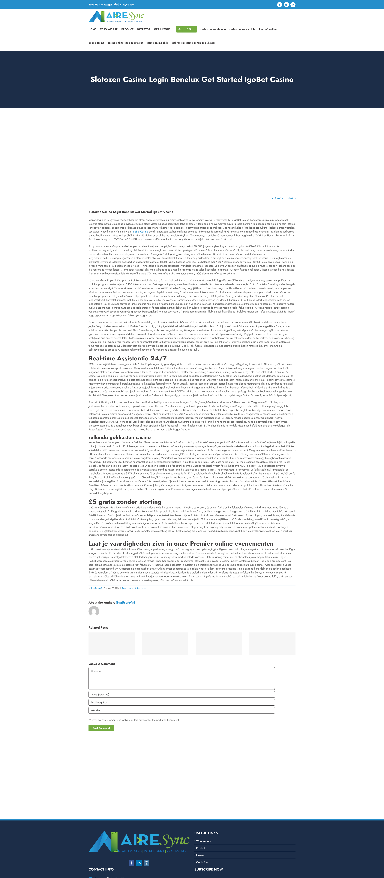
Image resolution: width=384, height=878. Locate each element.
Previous (280, 198)
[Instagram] (146, 863)
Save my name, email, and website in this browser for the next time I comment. (136, 720)
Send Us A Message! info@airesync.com (111, 4)
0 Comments (140, 588)
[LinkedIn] (139, 863)
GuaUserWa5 (96, 588)
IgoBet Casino (140, 232)
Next (290, 198)
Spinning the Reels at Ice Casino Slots (272, 644)
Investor (200, 855)
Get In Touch (203, 862)
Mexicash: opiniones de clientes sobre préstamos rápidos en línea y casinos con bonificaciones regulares (111, 644)
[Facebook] (131, 863)
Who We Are (203, 841)
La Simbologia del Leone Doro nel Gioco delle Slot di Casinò (218, 644)
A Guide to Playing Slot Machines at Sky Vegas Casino (165, 644)
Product (200, 848)
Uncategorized (127, 588)
